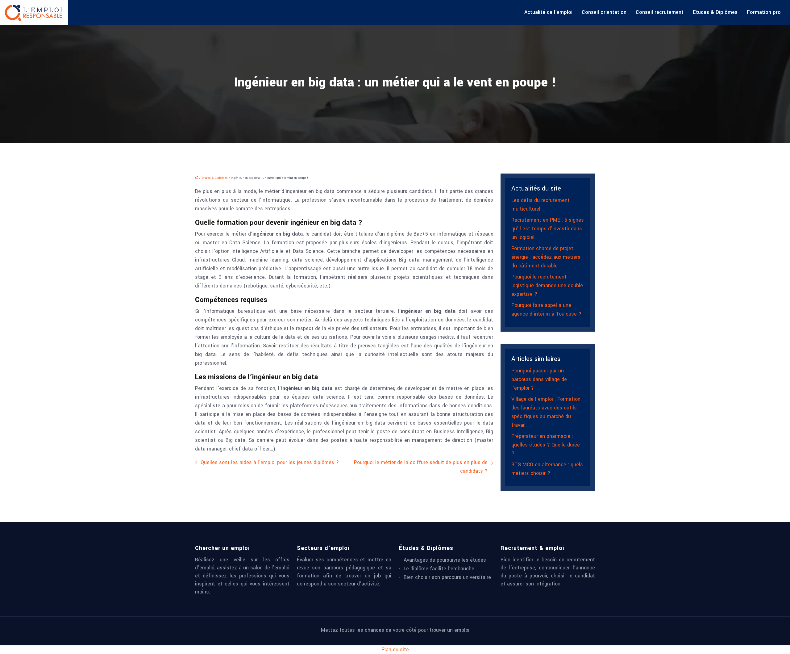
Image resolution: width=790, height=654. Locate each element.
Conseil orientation (604, 12)
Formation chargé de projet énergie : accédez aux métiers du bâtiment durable (545, 257)
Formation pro (764, 12)
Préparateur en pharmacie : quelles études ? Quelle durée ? (545, 445)
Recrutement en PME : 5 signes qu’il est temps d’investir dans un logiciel (547, 228)
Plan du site (395, 649)
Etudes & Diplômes (715, 12)
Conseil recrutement (660, 12)
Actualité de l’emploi (548, 12)
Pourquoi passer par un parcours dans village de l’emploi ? (539, 379)
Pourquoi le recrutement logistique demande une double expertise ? (547, 285)
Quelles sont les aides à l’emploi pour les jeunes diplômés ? (270, 462)
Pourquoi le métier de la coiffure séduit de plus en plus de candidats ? (421, 467)
